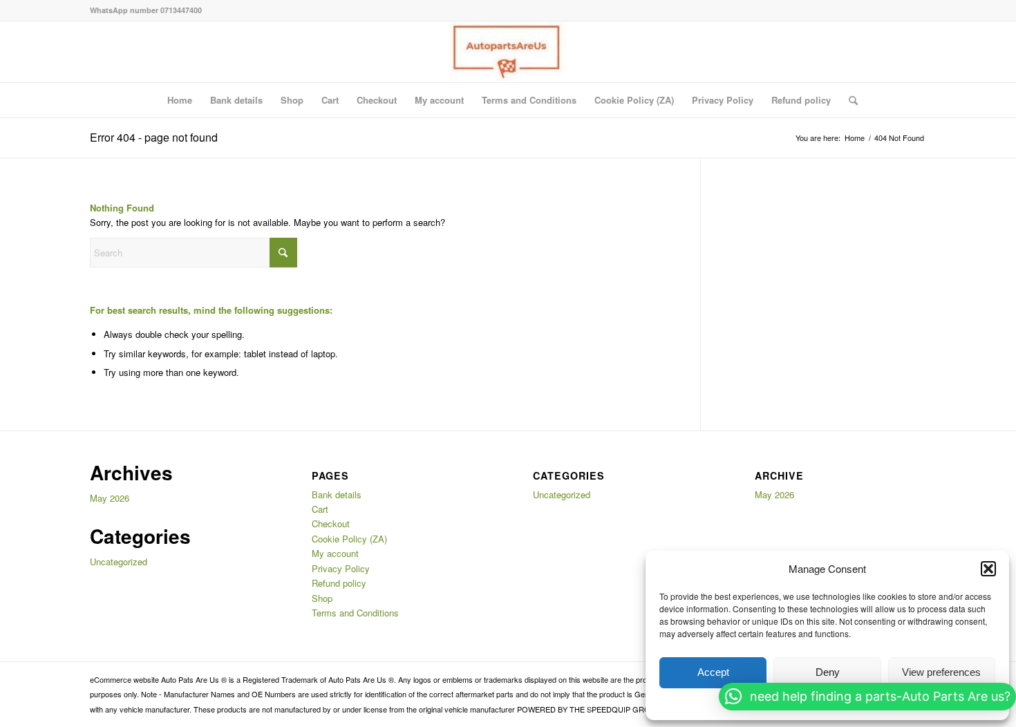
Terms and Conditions (529, 99)
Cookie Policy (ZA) (634, 99)
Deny (828, 672)
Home (179, 99)
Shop (292, 99)
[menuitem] (849, 100)
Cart (330, 99)
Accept (713, 672)
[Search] (849, 100)
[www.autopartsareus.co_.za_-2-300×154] (508, 51)
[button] (988, 569)
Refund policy (801, 99)
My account (439, 99)
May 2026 (109, 497)
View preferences (941, 672)
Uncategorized (118, 561)
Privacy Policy (722, 99)
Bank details (236, 99)
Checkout (377, 99)
